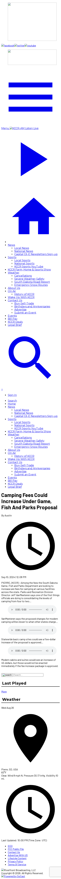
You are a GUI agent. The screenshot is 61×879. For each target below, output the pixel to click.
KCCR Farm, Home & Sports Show (29, 269)
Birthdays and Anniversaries (32, 306)
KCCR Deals (15, 321)
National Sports (24, 263)
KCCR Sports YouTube (28, 266)
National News (23, 251)
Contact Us (15, 300)
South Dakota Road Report (32, 281)
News (11, 245)
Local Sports (22, 260)
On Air (12, 291)
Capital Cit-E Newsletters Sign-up (36, 254)
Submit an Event (25, 312)
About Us (14, 288)
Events (12, 315)
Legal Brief (15, 325)
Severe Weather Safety (29, 278)
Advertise (20, 309)
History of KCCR (24, 294)
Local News (21, 248)
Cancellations (23, 275)
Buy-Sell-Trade (24, 303)
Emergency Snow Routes (31, 285)
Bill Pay (12, 318)
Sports (12, 257)
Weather (13, 272)
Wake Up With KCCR (21, 297)
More (4, 691)
